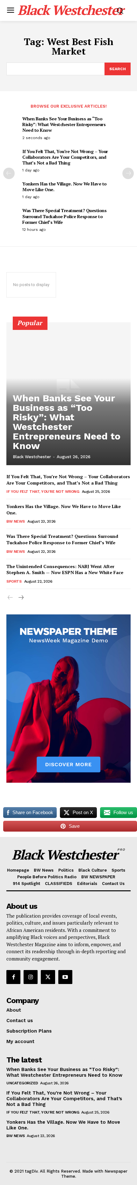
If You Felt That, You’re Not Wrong (42, 491)
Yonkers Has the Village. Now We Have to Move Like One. (64, 186)
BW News (15, 521)
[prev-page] (9, 173)
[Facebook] (13, 977)
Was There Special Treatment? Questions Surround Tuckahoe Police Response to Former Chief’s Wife (64, 216)
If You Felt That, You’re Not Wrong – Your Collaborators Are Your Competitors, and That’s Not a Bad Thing (65, 157)
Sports (13, 581)
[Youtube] (65, 977)
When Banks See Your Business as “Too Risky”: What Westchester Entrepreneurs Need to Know (63, 124)
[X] (48, 977)
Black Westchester (32, 456)
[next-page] (128, 173)
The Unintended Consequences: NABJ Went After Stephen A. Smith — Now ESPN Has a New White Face (64, 569)
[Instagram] (31, 977)
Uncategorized (22, 1083)
